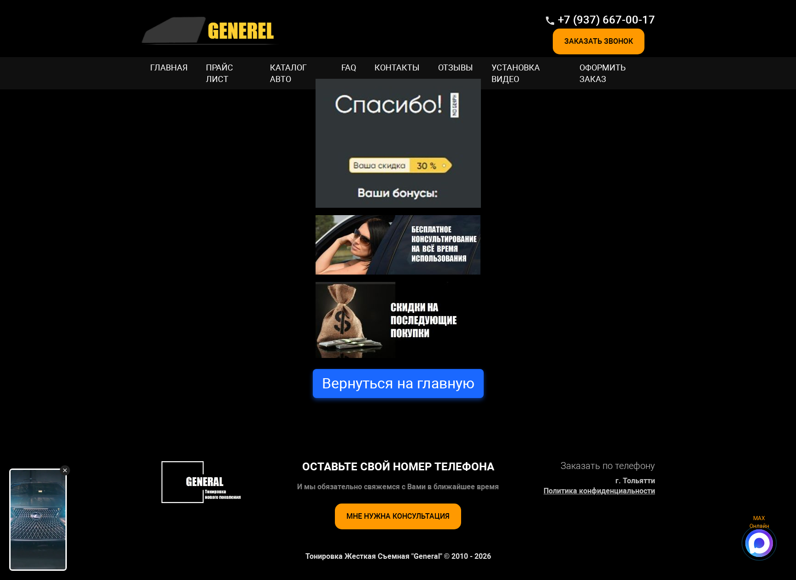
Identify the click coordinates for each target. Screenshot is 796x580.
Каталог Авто (288, 73)
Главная (168, 67)
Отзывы (455, 67)
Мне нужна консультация (398, 516)
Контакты (397, 67)
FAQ (348, 67)
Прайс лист (219, 73)
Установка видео (516, 73)
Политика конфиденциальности (599, 490)
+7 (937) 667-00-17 (606, 19)
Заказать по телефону (608, 465)
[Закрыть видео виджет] (65, 470)
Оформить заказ (602, 73)
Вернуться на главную (398, 383)
